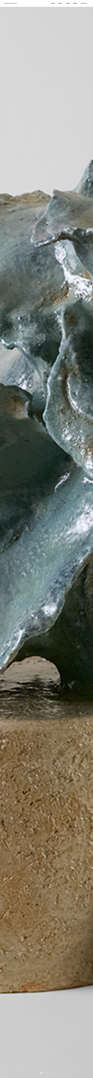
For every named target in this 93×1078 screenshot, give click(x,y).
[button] (38, 1072)
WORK (68, 3)
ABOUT (60, 3)
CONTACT (83, 3)
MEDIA (75, 3)
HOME (53, 3)
